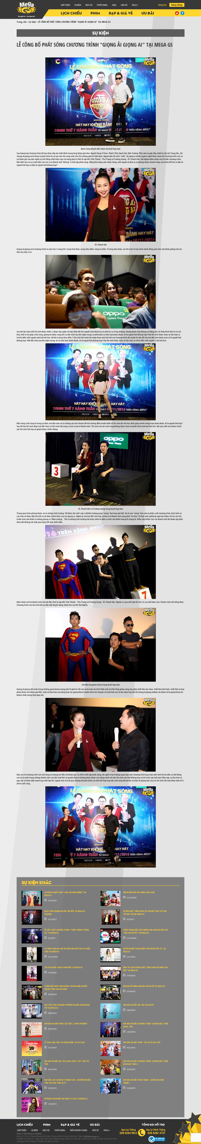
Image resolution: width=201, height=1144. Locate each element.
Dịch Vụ (46, 1130)
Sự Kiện (77, 5)
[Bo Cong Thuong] (156, 1139)
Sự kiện (32, 21)
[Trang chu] (39, 9)
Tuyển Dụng (102, 5)
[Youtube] (177, 13)
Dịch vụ (88, 5)
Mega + (135, 5)
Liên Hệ (124, 5)
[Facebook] (182, 13)
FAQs (114, 5)
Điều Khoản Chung (78, 1130)
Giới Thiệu (65, 5)
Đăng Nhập (176, 4)
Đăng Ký (162, 4)
